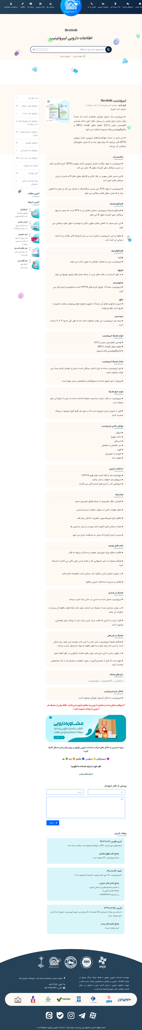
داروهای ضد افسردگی (29, 150)
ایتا (70, 759)
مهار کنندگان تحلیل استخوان (30, 182)
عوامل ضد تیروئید (31, 165)
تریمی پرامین (23, 222)
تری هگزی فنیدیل (21, 248)
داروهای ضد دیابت (30, 113)
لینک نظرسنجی (86, 774)
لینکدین (88, 759)
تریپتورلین (24, 209)
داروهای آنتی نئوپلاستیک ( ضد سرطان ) (102, 105)
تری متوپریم (23, 234)
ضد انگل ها (33, 98)
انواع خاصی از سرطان (106, 121)
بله (63, 759)
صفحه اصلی (78, 56)
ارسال (51, 822)
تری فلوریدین (23, 260)
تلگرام (78, 759)
